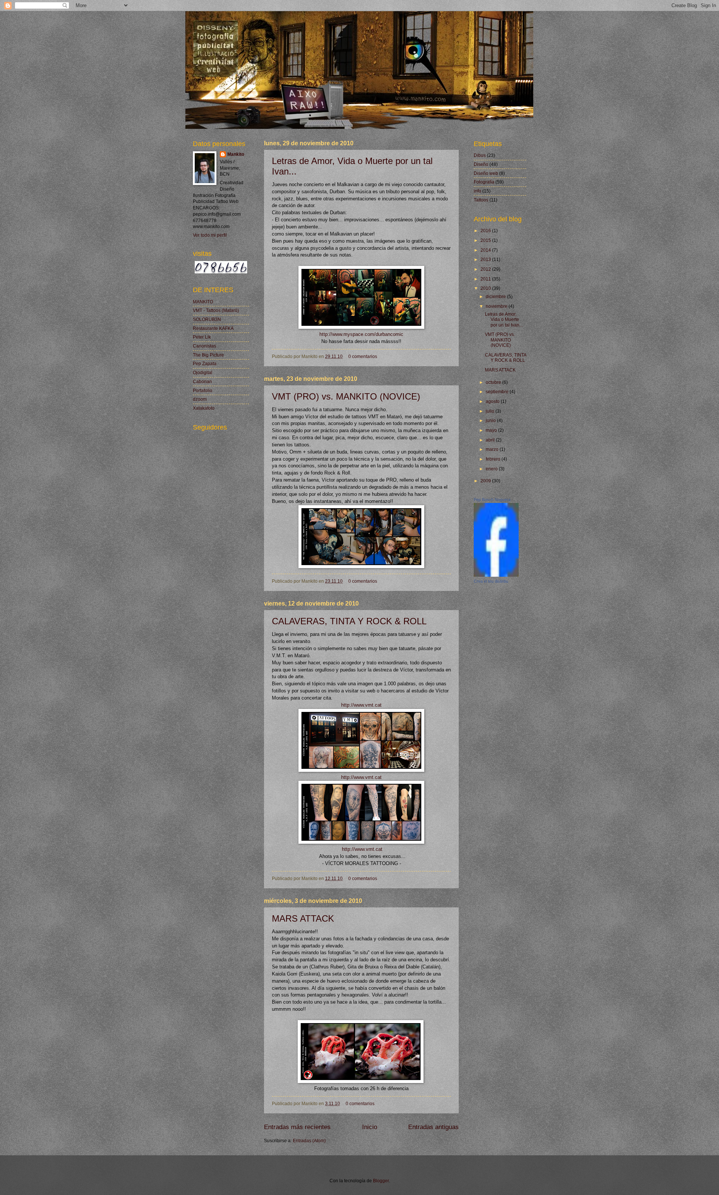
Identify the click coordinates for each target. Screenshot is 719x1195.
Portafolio (202, 390)
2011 (486, 279)
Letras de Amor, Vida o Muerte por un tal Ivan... (504, 320)
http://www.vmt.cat (361, 705)
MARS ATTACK (303, 918)
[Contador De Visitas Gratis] (221, 272)
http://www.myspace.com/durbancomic (361, 334)
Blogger (381, 1180)
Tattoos (481, 200)
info (477, 191)
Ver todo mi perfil (210, 235)
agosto (493, 401)
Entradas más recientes (297, 1127)
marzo (493, 449)
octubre (494, 382)
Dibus (480, 155)
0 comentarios (362, 356)
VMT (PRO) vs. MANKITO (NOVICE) (346, 396)
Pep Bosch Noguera (492, 499)
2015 (486, 240)
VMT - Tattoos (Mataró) (216, 310)
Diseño (481, 164)
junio (491, 420)
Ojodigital (202, 372)
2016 (486, 230)
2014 (486, 250)
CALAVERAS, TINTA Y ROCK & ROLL (349, 621)
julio (490, 411)
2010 (486, 288)
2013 (486, 259)
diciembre (496, 296)
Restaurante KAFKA (213, 328)
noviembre (497, 306)
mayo (492, 430)
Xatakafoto (204, 408)
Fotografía (484, 182)
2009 (486, 480)
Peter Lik (202, 337)
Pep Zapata (204, 363)
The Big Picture (208, 355)
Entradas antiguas (433, 1127)
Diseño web (486, 173)
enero (492, 468)
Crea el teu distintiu (491, 581)
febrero (493, 459)
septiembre (498, 391)
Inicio (369, 1127)
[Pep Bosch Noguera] (496, 575)
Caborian (202, 381)
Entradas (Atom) (309, 1140)
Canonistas (204, 346)
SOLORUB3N (207, 319)
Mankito (235, 154)
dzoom (200, 399)
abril (491, 440)
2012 (486, 269)
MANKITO (203, 301)
